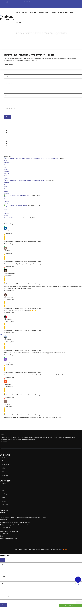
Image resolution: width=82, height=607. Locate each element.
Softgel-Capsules (13, 128)
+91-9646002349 (25, 2)
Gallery (52, 13)
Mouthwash (11, 143)
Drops (9, 139)
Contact (19, 22)
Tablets (4, 483)
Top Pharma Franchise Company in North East (29, 54)
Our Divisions (62, 13)
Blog (71, 13)
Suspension (11, 137)
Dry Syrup (10, 132)
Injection (10, 135)
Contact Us (5, 475)
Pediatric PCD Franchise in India (13, 218)
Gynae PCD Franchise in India (18, 205)
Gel (9, 148)
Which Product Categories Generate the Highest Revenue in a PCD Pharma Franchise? (34, 158)
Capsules (10, 126)
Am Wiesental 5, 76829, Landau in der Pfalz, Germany (15, 522)
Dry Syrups (5, 494)
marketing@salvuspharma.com (10, 2)
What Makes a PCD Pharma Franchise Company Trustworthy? (27, 180)
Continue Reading (9, 64)
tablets (10, 124)
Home (18, 13)
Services (33, 13)
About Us (24, 13)
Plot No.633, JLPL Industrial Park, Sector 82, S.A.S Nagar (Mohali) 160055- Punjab (23, 517)
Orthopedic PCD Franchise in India (20, 195)
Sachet (10, 145)
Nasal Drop (11, 141)
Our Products (43, 13)
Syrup (9, 130)
